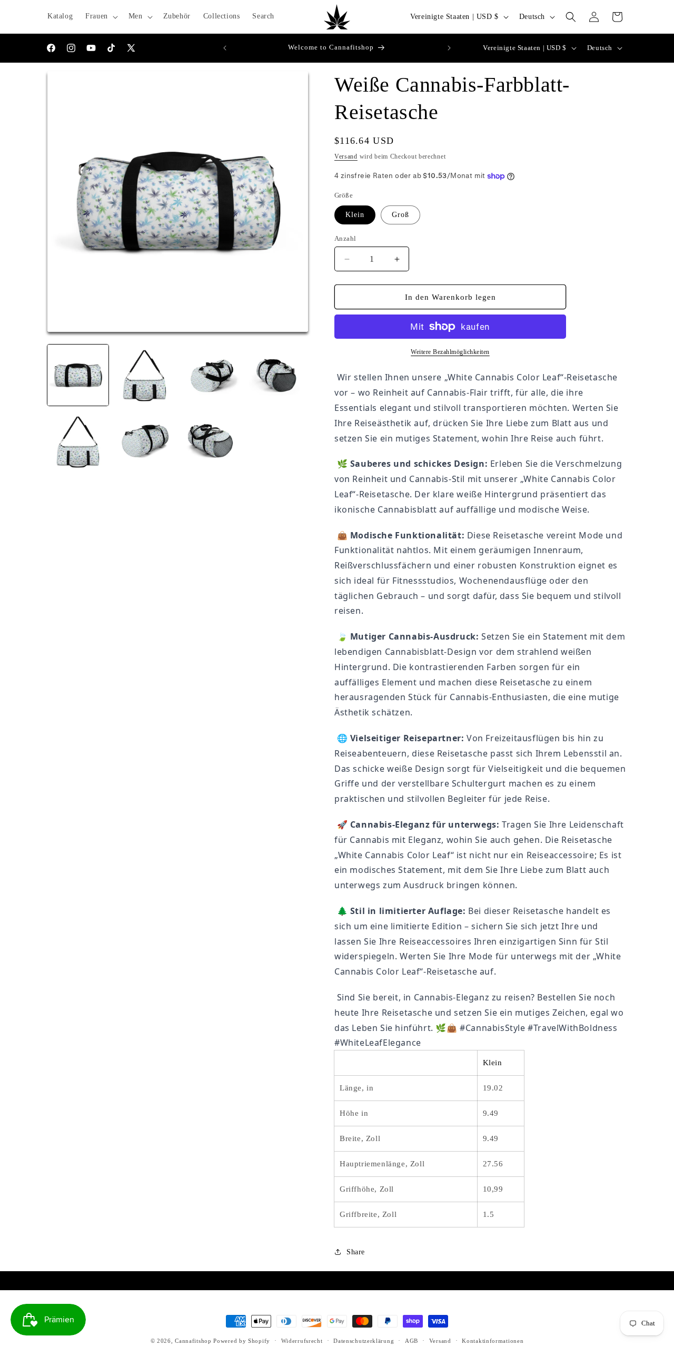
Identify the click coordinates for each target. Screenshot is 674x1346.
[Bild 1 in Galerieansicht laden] (77, 375)
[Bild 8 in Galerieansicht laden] (211, 441)
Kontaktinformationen (492, 1340)
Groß (400, 215)
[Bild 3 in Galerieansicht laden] (144, 375)
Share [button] (355, 1252)
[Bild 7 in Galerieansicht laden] (144, 441)
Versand (346, 156)
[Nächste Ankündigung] (449, 48)
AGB (411, 1340)
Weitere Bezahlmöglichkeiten (450, 352)
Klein (354, 215)
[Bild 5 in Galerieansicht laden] (277, 375)
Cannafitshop (193, 1341)
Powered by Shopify (241, 1341)
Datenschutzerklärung (363, 1340)
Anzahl (345, 238)
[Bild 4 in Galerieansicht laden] (211, 375)
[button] (100, 16)
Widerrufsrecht (302, 1340)
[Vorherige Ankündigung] (224, 48)
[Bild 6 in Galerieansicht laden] (77, 441)
